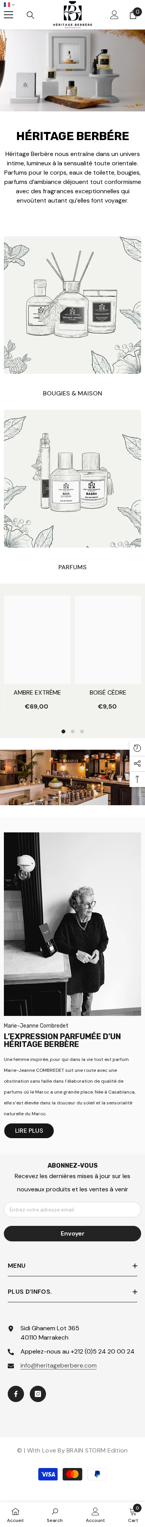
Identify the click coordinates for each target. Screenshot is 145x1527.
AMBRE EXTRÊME (37, 692)
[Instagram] (38, 1394)
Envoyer (73, 1233)
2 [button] (73, 731)
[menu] (8, 14)
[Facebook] (16, 1394)
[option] (37, 657)
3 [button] (82, 731)
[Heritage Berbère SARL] (72, 305)
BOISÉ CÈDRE (108, 692)
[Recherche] (30, 15)
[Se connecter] (114, 14)
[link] (54, 1514)
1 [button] (63, 731)
